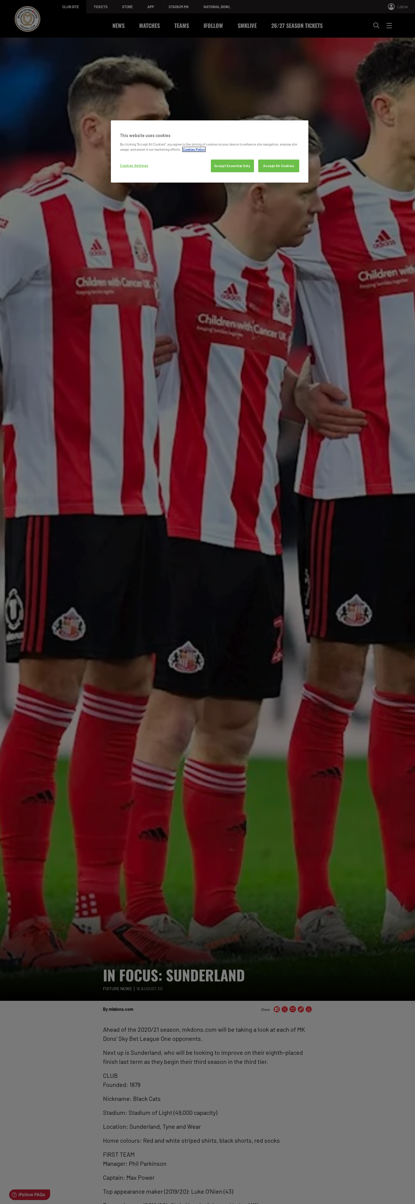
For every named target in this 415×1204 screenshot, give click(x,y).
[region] (209, 151)
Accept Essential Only (232, 166)
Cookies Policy (194, 149)
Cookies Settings (134, 165)
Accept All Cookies (278, 166)
